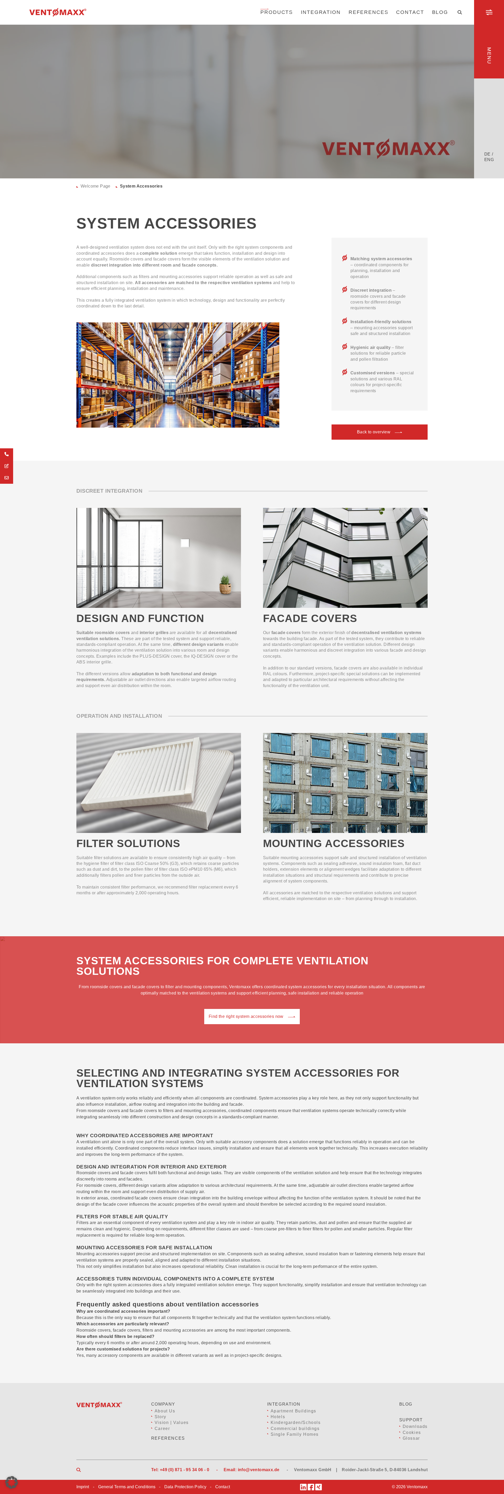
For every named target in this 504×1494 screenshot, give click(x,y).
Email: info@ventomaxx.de (252, 1470)
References (368, 12)
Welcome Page (96, 186)
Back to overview (373, 432)
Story (160, 1417)
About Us (165, 1411)
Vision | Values (172, 1422)
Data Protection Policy (185, 1487)
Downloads (415, 1426)
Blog (440, 12)
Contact (410, 12)
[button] (11, 1482)
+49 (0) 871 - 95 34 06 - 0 (184, 1470)
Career (162, 1428)
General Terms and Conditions (126, 1487)
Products (276, 12)
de (487, 154)
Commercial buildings (295, 1428)
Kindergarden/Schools (296, 1422)
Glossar (411, 1438)
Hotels (278, 1417)
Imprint (82, 1487)
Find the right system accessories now (246, 1016)
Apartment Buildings (293, 1411)
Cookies (412, 1432)
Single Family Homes (295, 1434)
